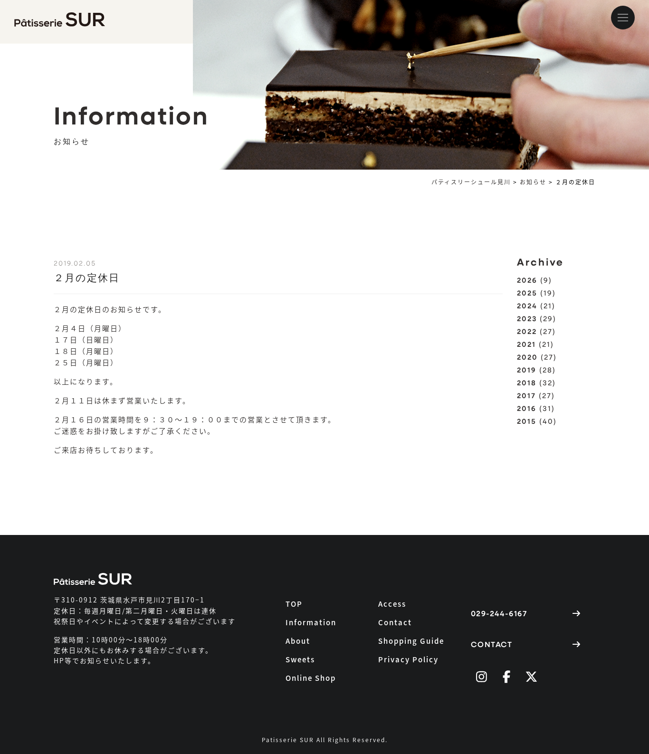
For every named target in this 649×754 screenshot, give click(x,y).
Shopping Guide (411, 641)
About (298, 641)
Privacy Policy (408, 659)
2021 (526, 344)
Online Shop (311, 678)
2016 (526, 408)
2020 (527, 357)
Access (392, 604)
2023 (527, 318)
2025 (527, 292)
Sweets (300, 659)
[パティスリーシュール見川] (69, 17)
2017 (526, 395)
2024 (527, 305)
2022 (527, 331)
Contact (395, 622)
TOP (294, 604)
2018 (526, 382)
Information (311, 622)
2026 (527, 280)
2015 (526, 421)
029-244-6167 (499, 613)
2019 (526, 369)
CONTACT (492, 644)
